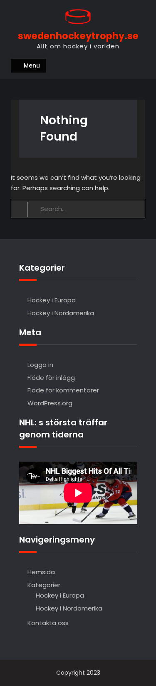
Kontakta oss (48, 622)
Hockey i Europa (51, 300)
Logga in (40, 364)
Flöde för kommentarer (63, 390)
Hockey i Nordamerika (60, 313)
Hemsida (41, 572)
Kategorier (43, 584)
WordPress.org (49, 403)
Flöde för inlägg (51, 377)
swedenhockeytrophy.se (78, 36)
